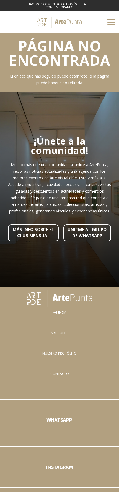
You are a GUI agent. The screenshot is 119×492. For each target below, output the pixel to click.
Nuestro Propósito (59, 353)
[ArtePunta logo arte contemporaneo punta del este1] (59, 298)
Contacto (59, 373)
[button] (111, 22)
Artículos (59, 333)
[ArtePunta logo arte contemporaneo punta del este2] (59, 22)
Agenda (59, 312)
